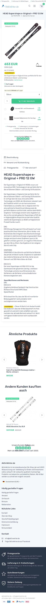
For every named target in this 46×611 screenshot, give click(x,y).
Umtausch (5, 499)
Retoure (5, 502)
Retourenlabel (7, 528)
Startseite (16, 16)
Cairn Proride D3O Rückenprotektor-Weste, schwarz (20, 371)
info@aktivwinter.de (12, 538)
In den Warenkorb (28, 101)
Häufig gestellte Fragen (10, 493)
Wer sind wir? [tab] (31, 168)
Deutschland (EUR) (12, 481)
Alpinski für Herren (29, 16)
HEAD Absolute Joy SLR (15, 426)
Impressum (6, 525)
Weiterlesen (18, 80)
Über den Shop (7, 516)
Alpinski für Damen (12, 424)
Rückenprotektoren (12, 368)
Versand (4, 496)
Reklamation (6, 505)
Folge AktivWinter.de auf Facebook (17, 541)
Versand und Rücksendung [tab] (18, 163)
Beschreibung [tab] (12, 157)
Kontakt (5, 513)
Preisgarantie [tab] (12, 168)
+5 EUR (39, 118)
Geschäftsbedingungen (10, 519)
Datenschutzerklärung (10, 522)
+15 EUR (39, 109)
